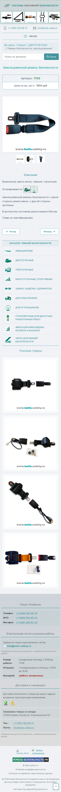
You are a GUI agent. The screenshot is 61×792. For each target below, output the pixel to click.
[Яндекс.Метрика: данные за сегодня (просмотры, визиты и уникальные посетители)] (23, 752)
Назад (11, 231)
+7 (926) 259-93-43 (26, 622)
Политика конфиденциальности (31, 769)
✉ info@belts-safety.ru (17, 646)
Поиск (52, 56)
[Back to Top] (56, 787)
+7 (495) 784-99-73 (26, 613)
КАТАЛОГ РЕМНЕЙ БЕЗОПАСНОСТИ (30, 243)
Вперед (49, 231)
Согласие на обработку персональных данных (30, 773)
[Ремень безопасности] (30, 759)
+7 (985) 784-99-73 (26, 617)
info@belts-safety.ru (23, 727)
